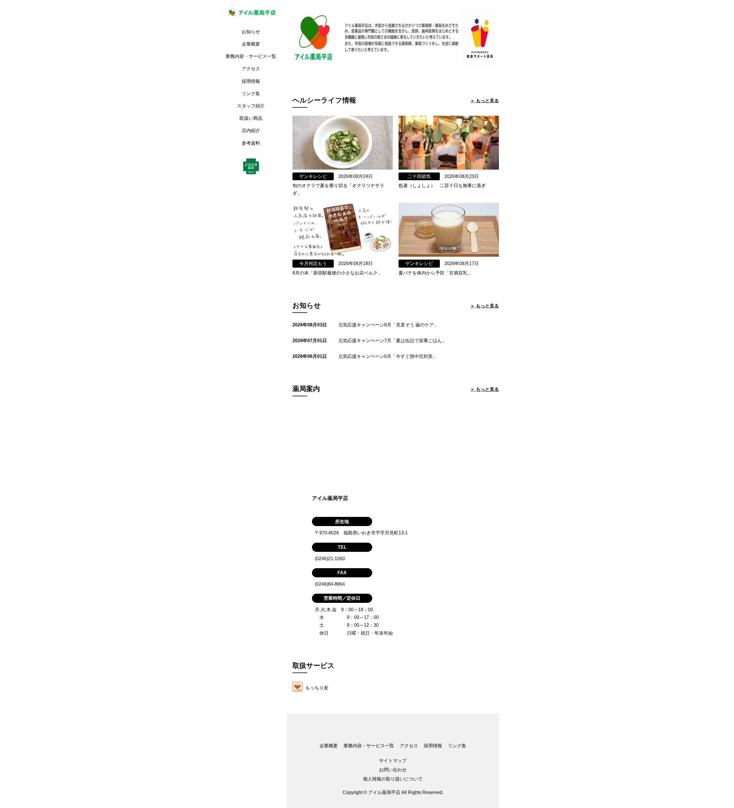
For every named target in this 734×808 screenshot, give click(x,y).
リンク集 (251, 93)
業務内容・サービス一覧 (251, 56)
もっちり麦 (316, 687)
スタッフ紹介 (251, 105)
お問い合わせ (393, 769)
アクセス (251, 68)
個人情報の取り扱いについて (393, 778)
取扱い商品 (250, 118)
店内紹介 (251, 130)
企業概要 (251, 44)
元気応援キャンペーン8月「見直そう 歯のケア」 (388, 324)
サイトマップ (393, 760)
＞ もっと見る (484, 100)
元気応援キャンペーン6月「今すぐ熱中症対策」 (387, 356)
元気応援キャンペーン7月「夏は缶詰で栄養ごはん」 (392, 340)
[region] (252, 404)
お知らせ (251, 31)
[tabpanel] (395, 40)
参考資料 (251, 143)
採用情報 (251, 81)
